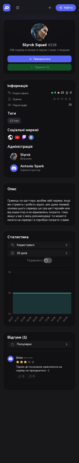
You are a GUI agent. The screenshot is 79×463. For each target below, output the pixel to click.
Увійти (68, 8)
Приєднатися (42, 59)
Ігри (16, 121)
